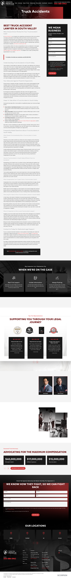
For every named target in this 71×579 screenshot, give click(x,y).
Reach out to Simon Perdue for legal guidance (27, 120)
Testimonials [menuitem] (32, 3)
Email (49, 49)
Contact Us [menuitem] (50, 3)
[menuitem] (5, 577)
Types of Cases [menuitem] (26, 3)
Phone (50, 45)
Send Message (52, 73)
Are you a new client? (52, 52)
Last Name (38, 491)
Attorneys (24, 552)
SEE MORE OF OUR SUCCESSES (18, 468)
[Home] (7, 3)
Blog (23, 561)
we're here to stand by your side (20, 43)
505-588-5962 (60, 4)
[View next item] (37, 362)
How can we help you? (52, 56)
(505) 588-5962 (11, 237)
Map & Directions (34, 558)
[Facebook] (59, 553)
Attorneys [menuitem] (20, 3)
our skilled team (35, 233)
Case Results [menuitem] (44, 3)
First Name (50, 38)
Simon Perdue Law (8, 36)
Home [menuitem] (16, 3)
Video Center (25, 563)
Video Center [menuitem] (38, 3)
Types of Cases (25, 554)
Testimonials (25, 559)
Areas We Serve (25, 557)
